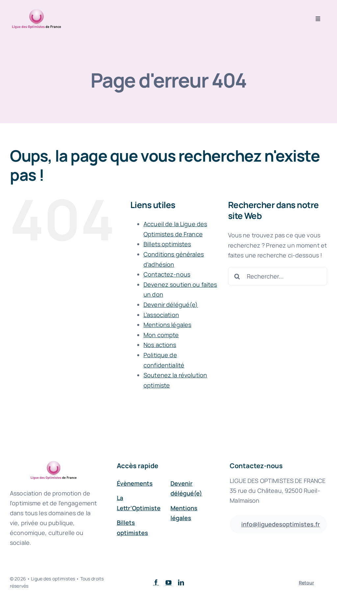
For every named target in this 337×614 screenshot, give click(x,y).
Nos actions (159, 345)
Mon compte (161, 335)
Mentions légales (167, 325)
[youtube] (168, 582)
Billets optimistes (167, 244)
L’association (161, 315)
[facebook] (156, 582)
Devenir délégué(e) (170, 304)
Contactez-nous (166, 274)
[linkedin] (181, 582)
